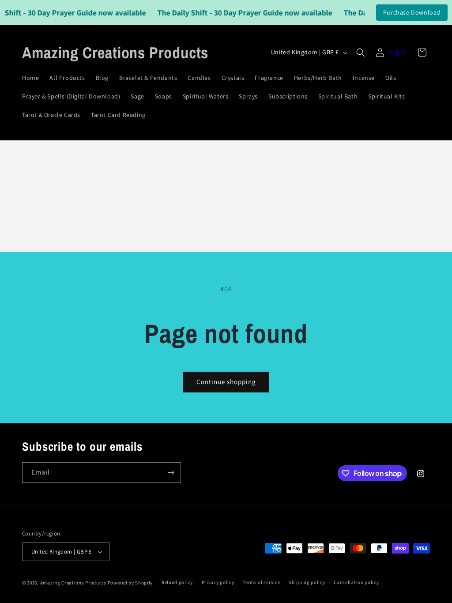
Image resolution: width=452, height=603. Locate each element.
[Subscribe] (171, 472)
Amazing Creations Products (74, 583)
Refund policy (177, 582)
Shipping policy (307, 582)
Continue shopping (226, 381)
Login (398, 52)
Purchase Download (412, 12)
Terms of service (261, 582)
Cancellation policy (356, 582)
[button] (360, 52)
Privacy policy (218, 582)
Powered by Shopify (130, 583)
